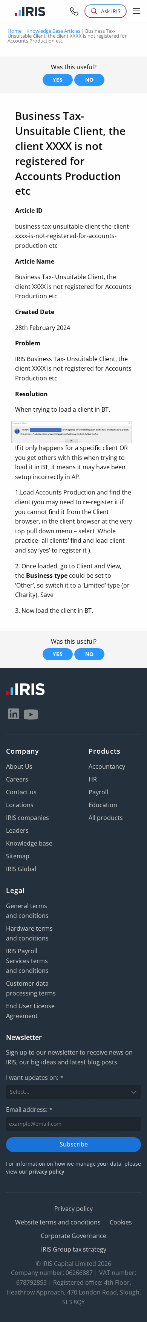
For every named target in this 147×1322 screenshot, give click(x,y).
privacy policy (46, 1171)
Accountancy (107, 766)
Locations (20, 805)
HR (93, 779)
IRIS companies (27, 818)
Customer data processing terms (31, 988)
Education (103, 805)
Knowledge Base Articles (53, 30)
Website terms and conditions (58, 1222)
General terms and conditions (27, 911)
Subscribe (74, 1144)
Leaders (17, 830)
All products (106, 818)
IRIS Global (21, 869)
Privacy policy (73, 1208)
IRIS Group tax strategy (73, 1249)
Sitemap (17, 856)
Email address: (29, 1109)
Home (14, 30)
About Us (19, 766)
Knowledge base (29, 843)
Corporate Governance (73, 1236)
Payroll (98, 792)
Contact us (21, 792)
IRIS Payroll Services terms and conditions (27, 961)
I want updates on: (34, 1077)
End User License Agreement (30, 1011)
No (89, 79)
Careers (17, 779)
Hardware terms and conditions (29, 933)
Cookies (121, 1222)
